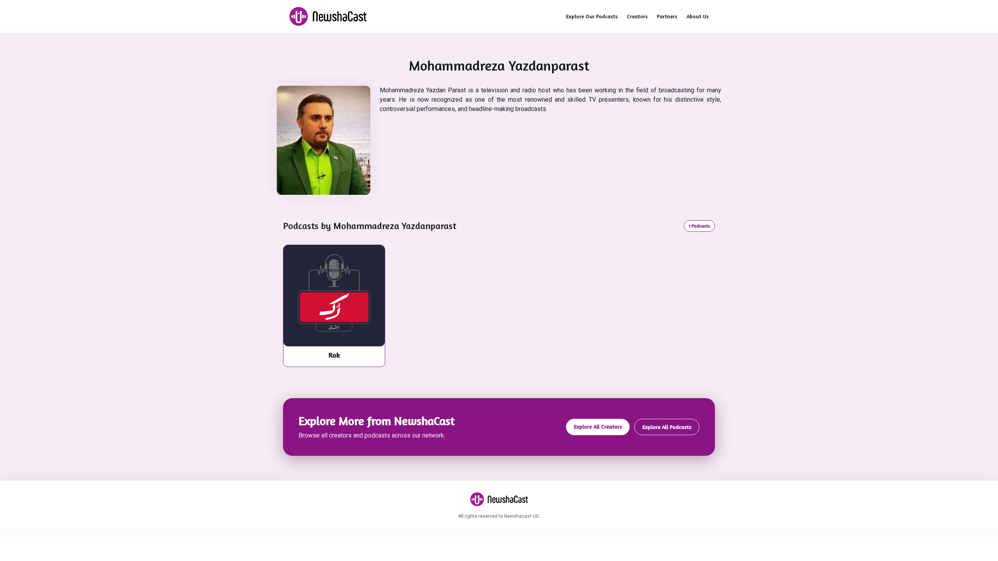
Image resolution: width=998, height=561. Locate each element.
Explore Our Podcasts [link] (592, 16)
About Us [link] (698, 16)
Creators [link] (637, 16)
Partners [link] (667, 16)
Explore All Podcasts (666, 426)
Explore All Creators (598, 426)
